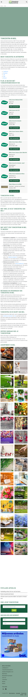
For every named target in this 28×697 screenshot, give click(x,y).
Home (2, 6)
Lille (4, 74)
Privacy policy (23, 693)
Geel (4, 76)
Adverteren (4, 673)
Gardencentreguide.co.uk (7, 671)
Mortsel (5, 78)
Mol (5, 6)
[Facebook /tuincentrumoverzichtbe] (6, 689)
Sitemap (21, 694)
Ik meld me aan (14, 627)
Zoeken (14, 610)
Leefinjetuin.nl (5, 667)
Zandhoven (5, 71)
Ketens (3, 683)
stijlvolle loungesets (12, 257)
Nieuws (3, 681)
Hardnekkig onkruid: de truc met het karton (10, 591)
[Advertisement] (14, 22)
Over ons (4, 677)
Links (25, 694)
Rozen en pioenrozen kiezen (7, 594)
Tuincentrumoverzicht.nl (7, 669)
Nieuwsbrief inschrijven (7, 675)
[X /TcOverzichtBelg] (3, 689)
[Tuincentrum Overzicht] (14, 2)
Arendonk (5, 73)
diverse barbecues (19, 263)
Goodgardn (18, 693)
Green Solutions (12, 693)
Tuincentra (4, 679)
